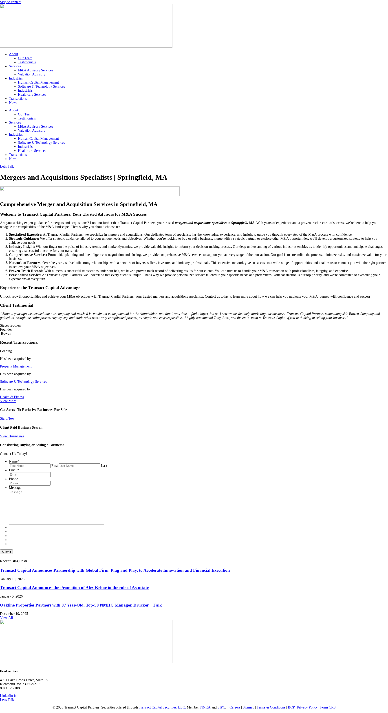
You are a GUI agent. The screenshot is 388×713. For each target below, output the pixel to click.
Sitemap (248, 707)
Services (15, 66)
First (54, 465)
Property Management (15, 366)
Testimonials (27, 62)
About (13, 54)
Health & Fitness (12, 397)
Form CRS (328, 707)
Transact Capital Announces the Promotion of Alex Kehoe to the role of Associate (74, 587)
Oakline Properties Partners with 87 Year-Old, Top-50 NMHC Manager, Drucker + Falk (81, 605)
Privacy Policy (307, 707)
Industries (16, 78)
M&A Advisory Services (35, 70)
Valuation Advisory (31, 74)
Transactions (18, 98)
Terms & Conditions (271, 707)
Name (14, 461)
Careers (234, 707)
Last (104, 465)
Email (14, 470)
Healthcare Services (32, 94)
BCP (291, 707)
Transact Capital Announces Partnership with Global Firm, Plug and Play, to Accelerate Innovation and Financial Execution (115, 570)
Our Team (25, 58)
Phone (13, 479)
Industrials (25, 90)
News (13, 102)
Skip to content (10, 2)
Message (15, 487)
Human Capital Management (38, 82)
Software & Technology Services (41, 86)
